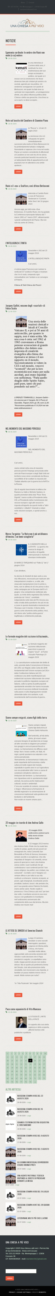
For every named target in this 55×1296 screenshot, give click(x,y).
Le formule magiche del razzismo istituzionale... (27, 636)
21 (12, 1060)
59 (21, 1075)
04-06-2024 (12, 540)
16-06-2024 (12, 246)
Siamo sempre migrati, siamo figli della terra (26, 717)
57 (12, 1075)
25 (30, 1060)
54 (39, 1071)
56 (8, 1075)
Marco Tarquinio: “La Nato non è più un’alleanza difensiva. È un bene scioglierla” (27, 535)
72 (39, 1078)
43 (30, 1067)
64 (44, 1075)
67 (17, 1078)
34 (30, 1064)
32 (21, 1064)
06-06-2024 (12, 432)
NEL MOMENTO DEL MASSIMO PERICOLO (23, 428)
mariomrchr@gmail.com (28, 9)
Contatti (31, 2)
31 (17, 1064)
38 (8, 1067)
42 (26, 1067)
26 (35, 1060)
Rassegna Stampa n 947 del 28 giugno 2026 (33, 1206)
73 (44, 1078)
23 (21, 1060)
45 (39, 1067)
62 (35, 1075)
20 (8, 1060)
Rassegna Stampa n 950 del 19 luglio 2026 (33, 1193)
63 (39, 1075)
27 (39, 1060)
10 (45, 1053)
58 (17, 1075)
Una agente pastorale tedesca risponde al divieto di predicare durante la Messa (31, 1178)
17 (35, 1057)
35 (35, 1064)
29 (8, 1064)
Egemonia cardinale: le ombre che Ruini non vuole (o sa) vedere (25, 54)
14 (21, 1057)
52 (30, 1071)
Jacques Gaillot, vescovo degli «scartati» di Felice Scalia (25, 307)
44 (35, 1067)
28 (44, 1060)
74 (8, 1082)
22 (17, 1060)
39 (12, 1067)
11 (8, 1057)
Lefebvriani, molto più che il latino (32, 1218)
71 (35, 1078)
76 (17, 1082)
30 (12, 1064)
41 (21, 1067)
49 (17, 1071)
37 (44, 1064)
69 (26, 1078)
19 (44, 1057)
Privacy (12, 1292)
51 (26, 1071)
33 (26, 1064)
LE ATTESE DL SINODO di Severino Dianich (24, 930)
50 (21, 1071)
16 (30, 1057)
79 (30, 1082)
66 (12, 1078)
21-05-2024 (12, 934)
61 (30, 1075)
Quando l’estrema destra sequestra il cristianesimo (33, 1123)
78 (26, 1082)
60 (26, 1075)
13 (17, 1057)
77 (21, 1082)
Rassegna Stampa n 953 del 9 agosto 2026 (33, 1137)
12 (12, 1057)
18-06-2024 (12, 58)
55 (44, 1071)
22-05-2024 (12, 826)
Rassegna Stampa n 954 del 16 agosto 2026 (30, 1110)
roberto (42, 1292)
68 (21, 1078)
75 (12, 1082)
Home (23, 2)
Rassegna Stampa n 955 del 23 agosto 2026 (30, 1097)
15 (26, 1057)
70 (30, 1078)
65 (8, 1078)
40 (17, 1067)
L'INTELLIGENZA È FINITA (16, 243)
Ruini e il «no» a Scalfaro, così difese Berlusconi (27, 186)
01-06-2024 (12, 639)
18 (39, 1057)
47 (8, 1071)
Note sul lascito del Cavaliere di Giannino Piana (27, 120)
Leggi (18, 106)
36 (39, 1064)
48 (12, 1071)
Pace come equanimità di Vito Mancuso (23, 1009)
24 (26, 1060)
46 (44, 1067)
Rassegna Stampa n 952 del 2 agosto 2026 (33, 1150)
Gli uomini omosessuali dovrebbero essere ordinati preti (33, 1163)
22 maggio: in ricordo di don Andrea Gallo (24, 822)
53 (35, 1071)
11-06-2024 (12, 311)
